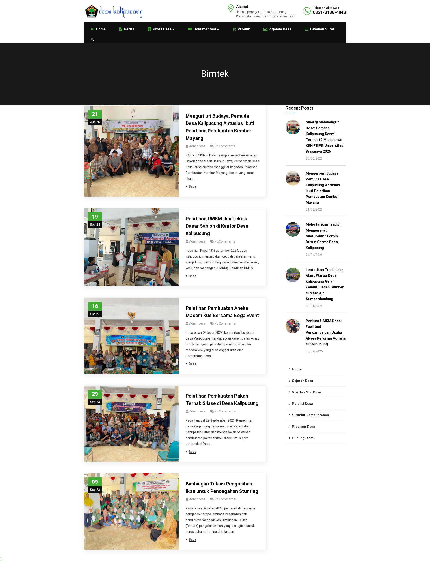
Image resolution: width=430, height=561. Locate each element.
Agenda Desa (280, 29)
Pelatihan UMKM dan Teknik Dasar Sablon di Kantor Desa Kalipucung (217, 226)
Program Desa (303, 427)
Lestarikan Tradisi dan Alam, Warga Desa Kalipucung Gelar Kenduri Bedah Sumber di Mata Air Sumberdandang (325, 284)
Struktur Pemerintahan (310, 415)
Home (296, 370)
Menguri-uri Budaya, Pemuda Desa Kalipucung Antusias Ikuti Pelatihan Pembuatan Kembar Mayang (220, 127)
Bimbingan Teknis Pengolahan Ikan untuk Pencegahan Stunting (222, 487)
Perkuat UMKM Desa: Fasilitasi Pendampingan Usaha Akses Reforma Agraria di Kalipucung (326, 333)
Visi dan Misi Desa (306, 392)
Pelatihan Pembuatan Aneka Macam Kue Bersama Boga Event (222, 311)
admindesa (197, 146)
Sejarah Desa (302, 381)
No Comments (225, 146)
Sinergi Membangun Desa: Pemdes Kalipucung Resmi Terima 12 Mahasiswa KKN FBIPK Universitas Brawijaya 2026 (325, 137)
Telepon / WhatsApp (326, 7)
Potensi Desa (302, 404)
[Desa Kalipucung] (113, 11)
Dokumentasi (205, 29)
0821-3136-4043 (329, 12)
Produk (244, 29)
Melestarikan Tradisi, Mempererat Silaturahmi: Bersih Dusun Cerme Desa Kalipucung (323, 236)
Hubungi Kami (303, 438)
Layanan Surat (322, 29)
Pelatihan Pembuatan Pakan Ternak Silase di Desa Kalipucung (222, 399)
